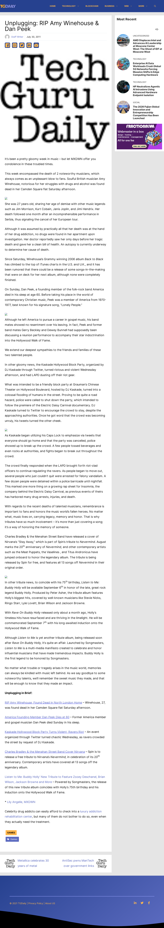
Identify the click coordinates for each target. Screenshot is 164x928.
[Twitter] (142, 902)
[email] (36, 45)
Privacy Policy (35, 903)
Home (53, 6)
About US (50, 903)
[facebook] (7, 45)
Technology (69, 6)
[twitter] (22, 45)
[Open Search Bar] (155, 6)
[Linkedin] (135, 902)
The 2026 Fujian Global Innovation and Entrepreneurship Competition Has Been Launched (146, 112)
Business (109, 6)
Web (126, 6)
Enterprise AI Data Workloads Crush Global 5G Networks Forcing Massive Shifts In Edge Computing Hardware (147, 69)
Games (11, 832)
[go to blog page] (157, 29)
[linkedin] (29, 45)
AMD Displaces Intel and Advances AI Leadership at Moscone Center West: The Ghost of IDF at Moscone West (147, 46)
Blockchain (92, 6)
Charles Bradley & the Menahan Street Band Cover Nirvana (45, 751)
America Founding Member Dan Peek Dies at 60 (37, 717)
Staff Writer (17, 36)
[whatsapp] (14, 45)
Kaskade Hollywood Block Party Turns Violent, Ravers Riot (44, 731)
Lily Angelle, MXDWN (21, 802)
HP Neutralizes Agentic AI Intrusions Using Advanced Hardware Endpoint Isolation (146, 91)
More (141, 6)
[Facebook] (149, 902)
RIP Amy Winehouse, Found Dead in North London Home (43, 702)
